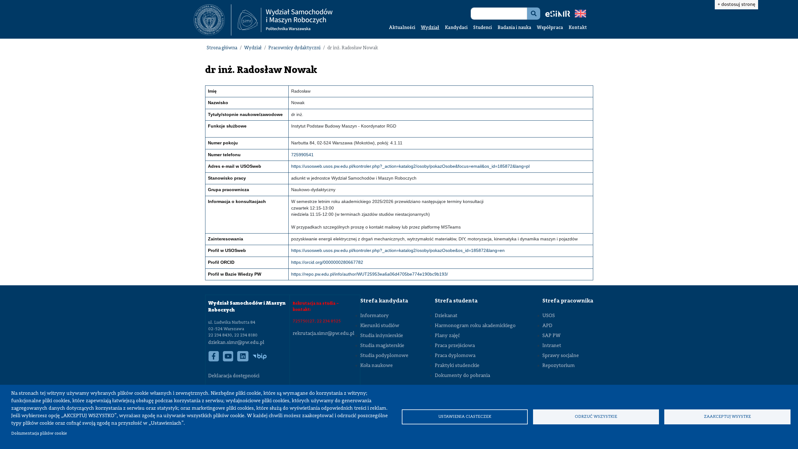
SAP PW (551, 335)
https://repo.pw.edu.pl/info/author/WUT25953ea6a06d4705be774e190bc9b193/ (369, 274)
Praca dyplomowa (455, 355)
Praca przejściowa (455, 345)
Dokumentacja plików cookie (39, 434)
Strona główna (222, 48)
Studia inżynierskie (381, 335)
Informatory (374, 315)
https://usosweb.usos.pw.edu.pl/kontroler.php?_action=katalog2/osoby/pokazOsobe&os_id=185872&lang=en (398, 250)
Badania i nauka (514, 28)
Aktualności (402, 28)
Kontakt (578, 28)
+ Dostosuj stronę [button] (736, 4)
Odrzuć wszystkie (596, 417)
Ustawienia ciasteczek (464, 417)
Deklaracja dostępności (233, 376)
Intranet (551, 345)
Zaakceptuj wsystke (727, 417)
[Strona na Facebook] (213, 359)
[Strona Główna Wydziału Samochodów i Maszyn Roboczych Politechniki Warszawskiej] (285, 20)
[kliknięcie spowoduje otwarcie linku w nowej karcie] (209, 20)
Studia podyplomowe (384, 355)
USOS (548, 315)
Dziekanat (446, 315)
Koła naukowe (376, 365)
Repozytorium (558, 365)
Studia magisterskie (382, 345)
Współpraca (550, 28)
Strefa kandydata (384, 301)
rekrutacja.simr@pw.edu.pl (323, 333)
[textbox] (212, 20)
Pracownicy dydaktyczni (294, 48)
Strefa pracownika (567, 301)
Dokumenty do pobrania (462, 375)
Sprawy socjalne (560, 355)
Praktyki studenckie (457, 365)
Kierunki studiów (379, 325)
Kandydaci (456, 28)
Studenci (482, 28)
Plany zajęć (447, 335)
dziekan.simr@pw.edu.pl (236, 342)
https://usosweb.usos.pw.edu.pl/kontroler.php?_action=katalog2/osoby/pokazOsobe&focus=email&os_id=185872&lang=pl (410, 166)
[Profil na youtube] (228, 359)
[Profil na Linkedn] (243, 359)
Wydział (430, 28)
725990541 (302, 154)
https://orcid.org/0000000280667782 (327, 262)
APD (547, 325)
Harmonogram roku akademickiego (475, 325)
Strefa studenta (456, 301)
